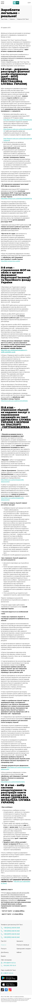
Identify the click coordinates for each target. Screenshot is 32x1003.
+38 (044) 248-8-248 (12, 928)
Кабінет (19, 952)
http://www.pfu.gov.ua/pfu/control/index (14, 401)
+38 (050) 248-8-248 (11, 931)
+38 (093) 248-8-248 (11, 937)
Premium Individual (23, 945)
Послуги (3, 948)
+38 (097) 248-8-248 (12, 934)
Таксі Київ (4, 19)
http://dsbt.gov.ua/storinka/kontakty (13, 782)
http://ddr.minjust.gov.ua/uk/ (10, 261)
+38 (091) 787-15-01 (9, 965)
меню (2, 3)
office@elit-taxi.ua (9, 962)
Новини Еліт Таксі (23, 19)
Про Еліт (3, 941)
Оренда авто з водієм (24, 948)
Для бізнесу (5, 952)
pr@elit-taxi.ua (8, 973)
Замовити (20, 941)
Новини (12, 19)
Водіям (3, 956)
